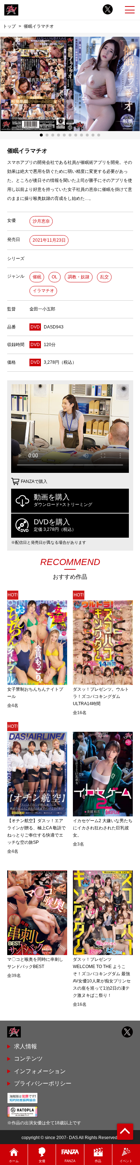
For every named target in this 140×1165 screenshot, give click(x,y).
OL (54, 276)
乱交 (104, 276)
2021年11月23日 (49, 240)
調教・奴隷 (78, 276)
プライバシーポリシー (42, 1083)
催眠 (37, 276)
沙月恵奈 (41, 221)
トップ (9, 26)
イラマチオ (43, 290)
